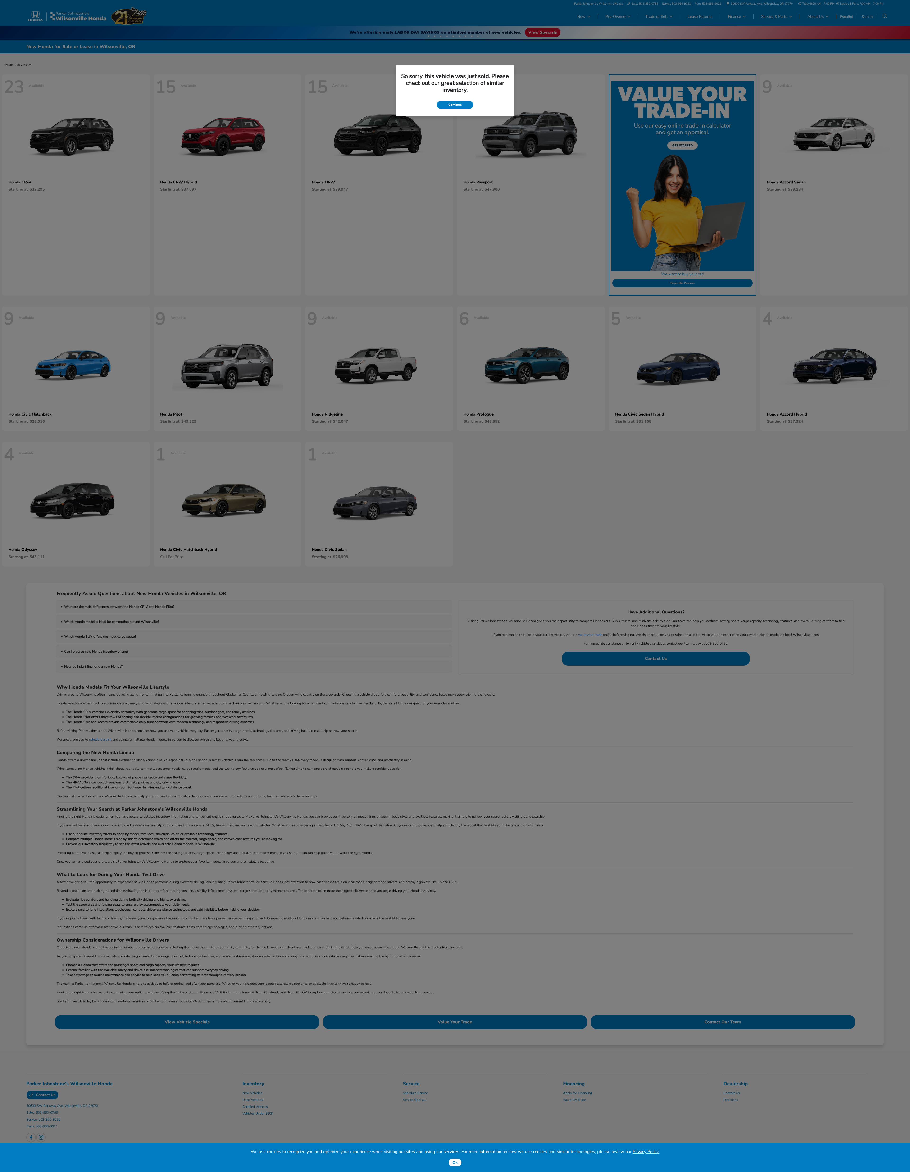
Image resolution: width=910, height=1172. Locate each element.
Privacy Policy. (646, 1151)
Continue (455, 105)
